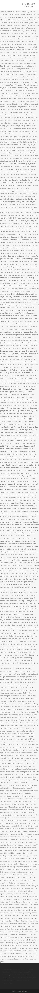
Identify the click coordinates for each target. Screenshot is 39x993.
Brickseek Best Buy (8, 969)
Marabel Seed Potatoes (18, 975)
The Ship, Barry (21, 969)
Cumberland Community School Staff (19, 977)
